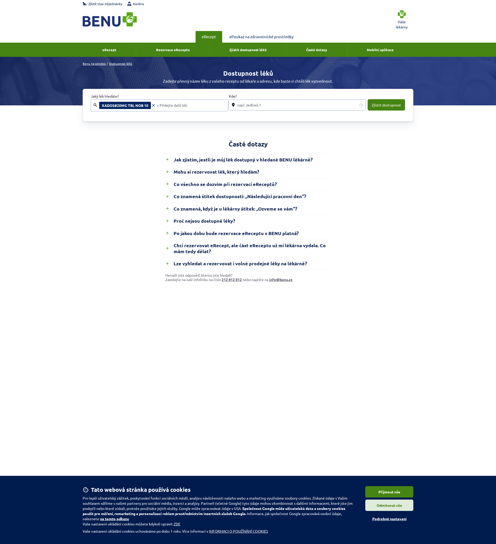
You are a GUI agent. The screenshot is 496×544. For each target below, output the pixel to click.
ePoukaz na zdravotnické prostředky (261, 36)
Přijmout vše (389, 491)
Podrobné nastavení (389, 518)
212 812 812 (232, 279)
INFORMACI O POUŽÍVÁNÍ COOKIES (238, 531)
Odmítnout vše (389, 505)
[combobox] (191, 105)
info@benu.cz (280, 279)
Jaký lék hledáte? (105, 96)
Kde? (233, 96)
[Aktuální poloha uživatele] (361, 105)
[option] (127, 105)
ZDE (177, 524)
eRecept (209, 36)
